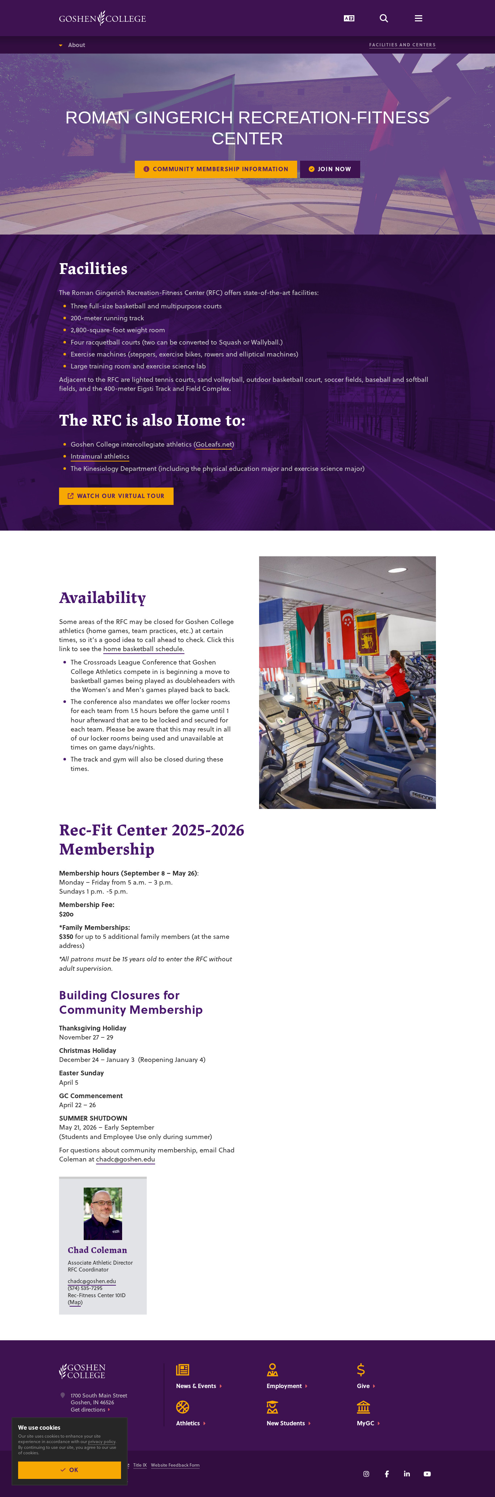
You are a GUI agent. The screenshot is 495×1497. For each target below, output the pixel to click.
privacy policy (101, 1441)
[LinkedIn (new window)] (407, 1474)
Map (75, 1302)
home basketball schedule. (143, 648)
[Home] (102, 18)
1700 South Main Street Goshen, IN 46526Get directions (99, 1402)
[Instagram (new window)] (366, 1474)
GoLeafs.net (214, 444)
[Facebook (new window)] (386, 1474)
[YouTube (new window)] (427, 1474)
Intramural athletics (100, 456)
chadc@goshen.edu (125, 1159)
